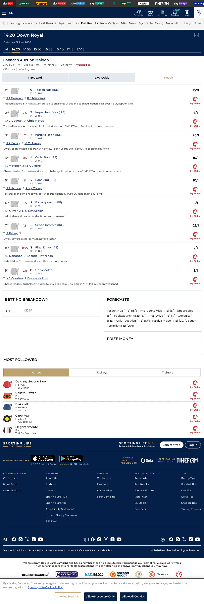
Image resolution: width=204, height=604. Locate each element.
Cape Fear (22, 415)
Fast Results (141, 484)
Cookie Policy (105, 550)
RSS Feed (51, 521)
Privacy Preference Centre (81, 550)
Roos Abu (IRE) (45, 180)
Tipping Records (191, 508)
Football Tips (189, 484)
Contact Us (104, 478)
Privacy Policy (36, 550)
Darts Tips (187, 496)
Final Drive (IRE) (46, 247)
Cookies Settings (68, 596)
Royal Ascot (10, 484)
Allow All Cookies (133, 596)
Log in (192, 445)
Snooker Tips (189, 502)
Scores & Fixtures (144, 490)
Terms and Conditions (14, 550)
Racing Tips (188, 478)
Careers (50, 490)
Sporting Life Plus (56, 496)
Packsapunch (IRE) (48, 202)
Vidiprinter (140, 496)
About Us (51, 478)
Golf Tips (186, 490)
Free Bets (140, 508)
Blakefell (21, 404)
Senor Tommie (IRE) (49, 225)
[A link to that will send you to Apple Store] (43, 460)
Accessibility (104, 490)
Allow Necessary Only (100, 596)
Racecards (140, 478)
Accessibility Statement (60, 508)
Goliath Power (25, 393)
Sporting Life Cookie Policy (45, 587)
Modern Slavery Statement (62, 515)
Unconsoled (44, 270)
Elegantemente (26, 427)
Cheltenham (10, 478)
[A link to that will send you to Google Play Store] (74, 460)
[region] (102, 591)
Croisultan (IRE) (46, 157)
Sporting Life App (56, 502)
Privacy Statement (55, 550)
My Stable (140, 502)
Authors (51, 484)
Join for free (171, 445)
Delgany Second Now (31, 381)
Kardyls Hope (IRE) (48, 135)
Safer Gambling (106, 496)
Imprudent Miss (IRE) (50, 112)
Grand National (12, 490)
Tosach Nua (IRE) (47, 90)
